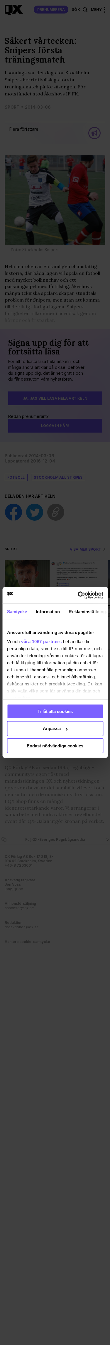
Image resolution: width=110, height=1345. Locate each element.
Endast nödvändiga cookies (55, 745)
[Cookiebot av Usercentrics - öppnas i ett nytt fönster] (78, 595)
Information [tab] (48, 611)
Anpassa (52, 728)
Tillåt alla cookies (55, 711)
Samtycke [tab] (17, 611)
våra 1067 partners (41, 641)
